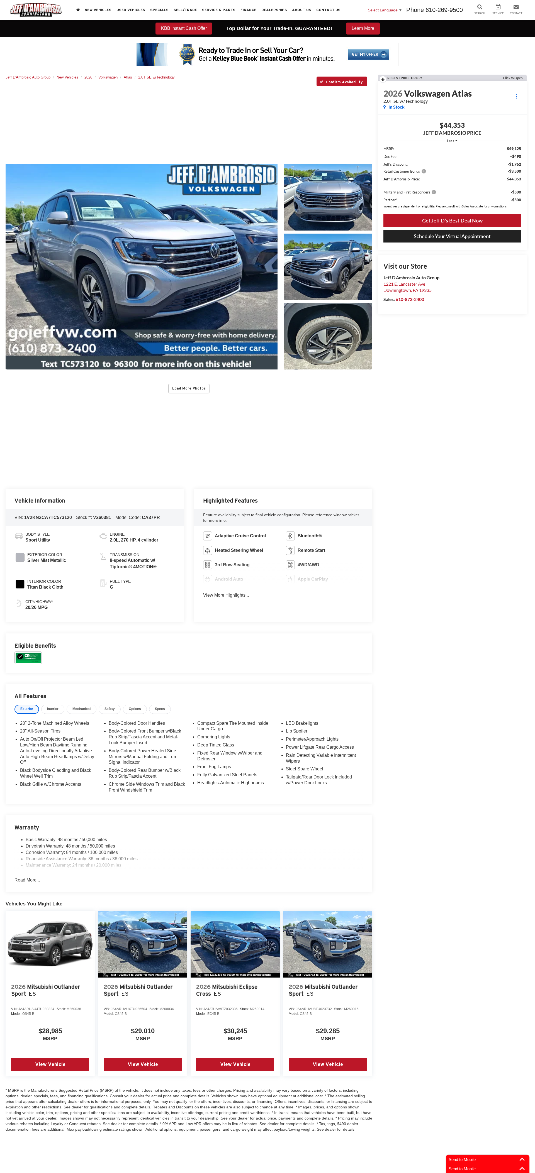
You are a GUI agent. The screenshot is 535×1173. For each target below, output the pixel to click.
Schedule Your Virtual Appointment (452, 236)
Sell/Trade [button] (185, 10)
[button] (142, 266)
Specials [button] (159, 10)
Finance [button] (248, 10)
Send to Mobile (462, 1159)
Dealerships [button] (274, 10)
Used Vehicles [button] (130, 10)
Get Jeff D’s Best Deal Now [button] (452, 220)
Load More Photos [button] (189, 388)
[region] (452, 178)
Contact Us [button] (328, 10)
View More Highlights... (226, 595)
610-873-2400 (410, 299)
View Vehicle (50, 1064)
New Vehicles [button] (98, 10)
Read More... (27, 880)
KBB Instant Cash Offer (184, 28)
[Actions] (516, 96)
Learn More (363, 28)
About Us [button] (301, 10)
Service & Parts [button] (218, 10)
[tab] (26, 709)
